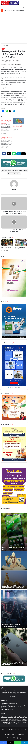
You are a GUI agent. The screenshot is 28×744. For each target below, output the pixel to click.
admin (4, 64)
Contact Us (14, 734)
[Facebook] (10, 697)
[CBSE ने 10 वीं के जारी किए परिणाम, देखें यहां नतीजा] (21, 242)
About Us (9, 734)
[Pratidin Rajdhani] (10, 3)
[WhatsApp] (17, 697)
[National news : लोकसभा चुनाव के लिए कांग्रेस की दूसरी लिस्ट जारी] (7, 142)
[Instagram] (16, 697)
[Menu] (26, 7)
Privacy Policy (21, 734)
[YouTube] (14, 697)
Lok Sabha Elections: (14, 174)
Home (3, 45)
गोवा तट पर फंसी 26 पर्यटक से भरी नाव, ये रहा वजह (6, 248)
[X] (12, 697)
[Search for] (23, 7)
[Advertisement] (14, 28)
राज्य (7, 45)
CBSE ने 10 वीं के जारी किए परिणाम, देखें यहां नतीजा (20, 248)
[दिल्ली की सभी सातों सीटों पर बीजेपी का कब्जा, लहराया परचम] (18, 121)
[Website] (14, 192)
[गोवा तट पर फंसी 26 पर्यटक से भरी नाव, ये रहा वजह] (7, 242)
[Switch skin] (21, 7)
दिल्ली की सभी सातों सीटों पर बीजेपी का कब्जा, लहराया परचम (18, 127)
